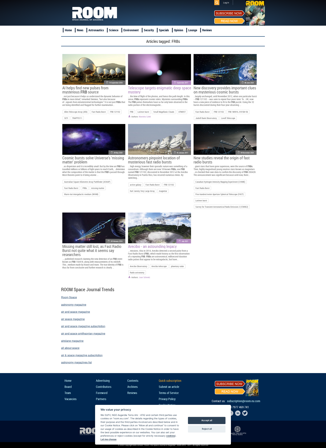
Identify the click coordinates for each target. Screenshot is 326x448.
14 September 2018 (115, 82)
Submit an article (169, 386)
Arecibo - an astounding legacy (152, 246)
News (80, 30)
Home (68, 30)
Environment (131, 30)
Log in (226, 2)
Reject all (207, 428)
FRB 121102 (115, 111)
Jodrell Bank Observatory (206, 118)
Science (113, 30)
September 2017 (182, 82)
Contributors (103, 386)
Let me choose (108, 439)
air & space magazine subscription (82, 355)
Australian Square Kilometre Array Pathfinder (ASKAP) (87, 181)
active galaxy (135, 184)
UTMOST (182, 111)
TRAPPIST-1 (77, 118)
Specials (164, 30)
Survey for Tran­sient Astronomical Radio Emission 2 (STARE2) (221, 206)
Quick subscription (170, 380)
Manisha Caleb (145, 116)
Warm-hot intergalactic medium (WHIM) (81, 194)
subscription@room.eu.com (243, 401)
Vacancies (71, 399)
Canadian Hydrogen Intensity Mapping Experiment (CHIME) (220, 181)
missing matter (97, 188)
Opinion (178, 30)
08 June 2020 (249, 82)
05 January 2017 (182, 152)
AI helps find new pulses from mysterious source (85, 90)
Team (68, 392)
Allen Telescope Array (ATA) (75, 111)
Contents (132, 380)
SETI (66, 118)
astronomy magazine (73, 304)
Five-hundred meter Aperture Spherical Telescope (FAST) (219, 194)
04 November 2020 (247, 152)
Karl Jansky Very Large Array (142, 190)
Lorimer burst (143, 111)
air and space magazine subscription (83, 326)
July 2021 (185, 241)
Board (68, 386)
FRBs (85, 188)
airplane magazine (72, 341)
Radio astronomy (137, 272)
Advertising (103, 380)
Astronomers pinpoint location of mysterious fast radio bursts (154, 160)
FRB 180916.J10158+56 (238, 111)
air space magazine (73, 319)
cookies (170, 435)
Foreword (101, 392)
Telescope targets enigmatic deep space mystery (159, 90)
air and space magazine (75, 312)
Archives (132, 386)
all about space (70, 348)
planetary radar (177, 266)
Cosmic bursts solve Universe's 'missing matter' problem (93, 160)
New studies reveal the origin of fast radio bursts (222, 160)
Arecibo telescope (159, 266)
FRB (131, 111)
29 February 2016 (116, 241)
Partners (101, 399)
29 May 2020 (118, 152)
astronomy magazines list (76, 362)
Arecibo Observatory (138, 266)
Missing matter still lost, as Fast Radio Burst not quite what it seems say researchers (91, 250)
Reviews (207, 30)
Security (149, 30)
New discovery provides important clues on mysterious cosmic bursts (225, 90)
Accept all (206, 420)
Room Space (69, 297)
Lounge (192, 30)
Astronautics (96, 30)
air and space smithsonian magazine (83, 333)
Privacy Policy (167, 399)
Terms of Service (169, 392)
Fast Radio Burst (99, 111)
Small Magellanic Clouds (163, 111)
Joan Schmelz (144, 277)
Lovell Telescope (228, 118)
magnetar (163, 190)
